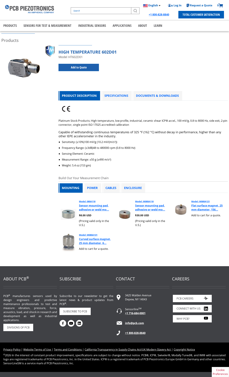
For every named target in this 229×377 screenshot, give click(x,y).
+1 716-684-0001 (135, 313)
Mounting (70, 188)
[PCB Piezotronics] (29, 9)
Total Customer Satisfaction (201, 15)
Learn (158, 25)
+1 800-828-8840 (159, 14)
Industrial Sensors (92, 25)
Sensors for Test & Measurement (47, 25)
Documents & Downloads (157, 96)
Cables (110, 188)
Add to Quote (79, 67)
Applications (122, 25)
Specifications (116, 96)
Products (10, 25)
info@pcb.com (134, 323)
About (142, 25)
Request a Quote (201, 5)
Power (92, 188)
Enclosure (133, 188)
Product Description (79, 96)
